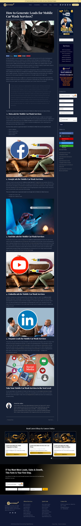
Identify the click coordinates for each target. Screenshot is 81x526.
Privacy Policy (54, 524)
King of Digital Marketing (28, 524)
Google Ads (38, 182)
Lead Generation (66, 55)
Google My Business (20, 348)
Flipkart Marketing (66, 61)
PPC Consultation (66, 53)
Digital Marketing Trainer (46, 511)
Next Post (51, 419)
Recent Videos (45, 508)
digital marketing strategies (46, 391)
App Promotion (26, 510)
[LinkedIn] (67, 5)
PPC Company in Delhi (46, 515)
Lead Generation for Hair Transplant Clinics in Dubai (62, 446)
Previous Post (9, 419)
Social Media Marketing (27, 515)
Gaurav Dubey (9, 448)
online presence (45, 345)
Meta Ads (8, 117)
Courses (45, 4)
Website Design (26, 508)
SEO (14, 345)
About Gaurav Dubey (46, 504)
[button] (78, 1)
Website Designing (66, 57)
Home (30, 4)
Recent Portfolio (45, 507)
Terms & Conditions (62, 524)
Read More (16, 454)
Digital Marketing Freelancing (29, 516)
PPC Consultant (40, 184)
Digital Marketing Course (46, 516)
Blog (50, 4)
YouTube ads (25, 241)
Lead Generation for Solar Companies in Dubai (13, 446)
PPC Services (19, 187)
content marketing (25, 345)
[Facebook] (60, 5)
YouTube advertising (28, 250)
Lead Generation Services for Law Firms (39, 446)
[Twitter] (63, 5)
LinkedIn (49, 299)
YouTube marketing (34, 243)
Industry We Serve (45, 510)
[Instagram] (65, 5)
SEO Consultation (26, 504)
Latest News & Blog (46, 505)
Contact (55, 4)
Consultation (37, 4)
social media (36, 348)
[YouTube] (70, 5)
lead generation (31, 394)
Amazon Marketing (66, 59)
